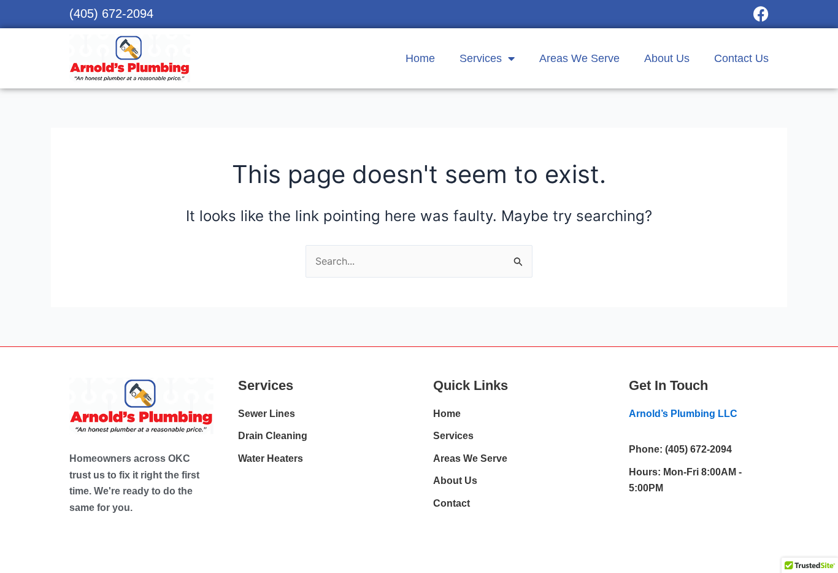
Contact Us (741, 58)
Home (420, 58)
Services (480, 58)
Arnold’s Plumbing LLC (683, 413)
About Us (667, 58)
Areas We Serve (579, 58)
